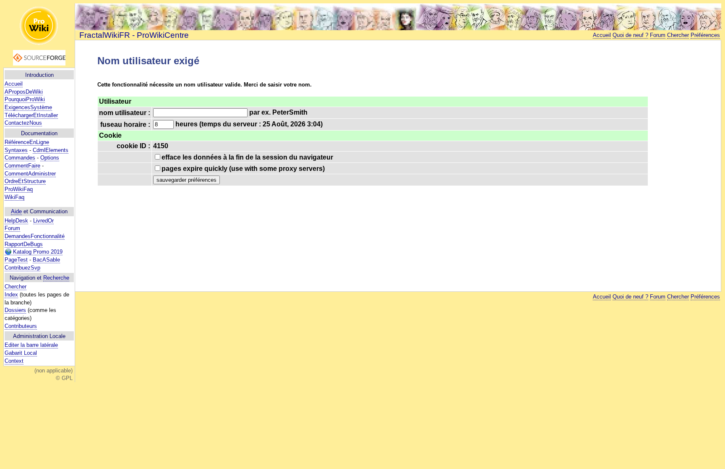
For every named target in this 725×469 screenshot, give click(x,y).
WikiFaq (14, 197)
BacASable (46, 260)
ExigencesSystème (28, 107)
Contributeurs (21, 326)
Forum (12, 228)
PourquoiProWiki (25, 99)
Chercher (15, 286)
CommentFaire (22, 165)
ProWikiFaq (19, 189)
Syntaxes (16, 150)
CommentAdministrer (30, 173)
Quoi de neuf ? (630, 35)
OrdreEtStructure (25, 181)
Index (11, 294)
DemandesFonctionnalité (35, 236)
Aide (16, 211)
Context (14, 361)
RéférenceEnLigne (27, 142)
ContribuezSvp (22, 268)
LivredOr (43, 220)
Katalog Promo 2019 (37, 252)
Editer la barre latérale (31, 345)
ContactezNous (23, 123)
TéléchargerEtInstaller (31, 115)
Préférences (705, 35)
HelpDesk (16, 220)
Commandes (20, 158)
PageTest (16, 260)
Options (49, 158)
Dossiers (15, 310)
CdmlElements (50, 150)
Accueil (14, 84)
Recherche (56, 278)
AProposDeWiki (24, 92)
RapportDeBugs (24, 244)
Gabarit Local (21, 353)
